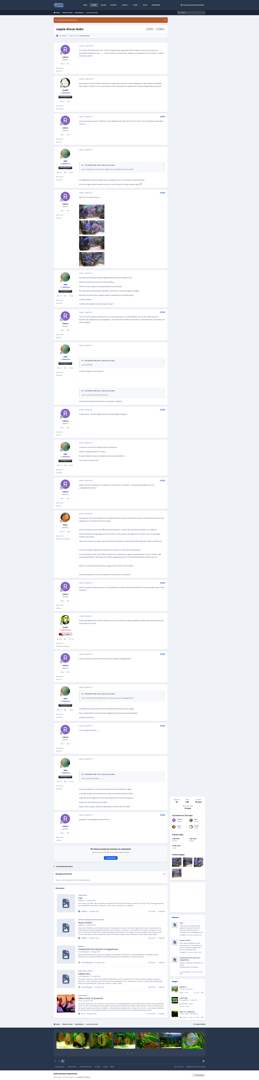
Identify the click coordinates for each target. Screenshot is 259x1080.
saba (195, 819)
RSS (113, 1067)
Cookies (105, 1067)
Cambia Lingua (59, 1067)
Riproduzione (85, 36)
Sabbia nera (84, 973)
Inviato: (194, 935)
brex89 (196, 826)
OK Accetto (200, 1075)
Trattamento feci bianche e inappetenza (98, 949)
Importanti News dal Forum (67, 20)
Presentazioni (82, 895)
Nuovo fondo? (85, 922)
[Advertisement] (187, 897)
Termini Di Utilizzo (84, 1077)
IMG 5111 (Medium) (187, 1012)
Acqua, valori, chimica (85, 971)
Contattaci (97, 1067)
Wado (179, 826)
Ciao (80, 898)
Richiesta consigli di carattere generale (91, 920)
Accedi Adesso (111, 858)
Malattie (81, 946)
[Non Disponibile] (91, 206)
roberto (179, 819)
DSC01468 (183, 998)
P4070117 (183, 987)
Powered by (195, 1067)
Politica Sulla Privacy (86, 1067)
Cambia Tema (72, 1067)
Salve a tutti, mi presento (90, 998)
